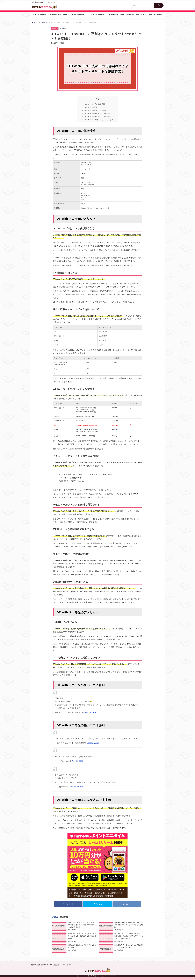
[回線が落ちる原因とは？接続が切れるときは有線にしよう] (74, 948)
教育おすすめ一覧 (155, 14)
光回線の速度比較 (78, 14)
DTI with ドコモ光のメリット (93, 107)
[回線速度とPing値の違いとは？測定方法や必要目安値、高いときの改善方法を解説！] (121, 926)
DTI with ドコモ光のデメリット (94, 110)
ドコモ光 (63, 28)
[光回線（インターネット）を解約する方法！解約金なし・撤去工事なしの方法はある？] (74, 937)
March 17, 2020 (93, 743)
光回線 (54, 28)
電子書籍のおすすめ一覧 (58, 14)
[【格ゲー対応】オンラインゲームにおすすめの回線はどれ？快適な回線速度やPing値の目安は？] (74, 926)
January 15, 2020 (77, 787)
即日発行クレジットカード (136, 14)
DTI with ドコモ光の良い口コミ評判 (96, 113)
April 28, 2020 (77, 761)
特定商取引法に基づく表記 (48, 965)
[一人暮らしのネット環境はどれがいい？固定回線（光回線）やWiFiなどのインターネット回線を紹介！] (121, 937)
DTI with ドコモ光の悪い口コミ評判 (96, 116)
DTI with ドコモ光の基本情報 (93, 104)
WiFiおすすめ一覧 (97, 14)
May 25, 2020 (90, 712)
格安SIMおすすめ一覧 (117, 14)
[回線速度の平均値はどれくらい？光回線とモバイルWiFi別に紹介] (121, 948)
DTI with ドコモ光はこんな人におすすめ (97, 119)
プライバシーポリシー (65, 965)
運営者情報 (34, 965)
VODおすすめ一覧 (39, 14)
